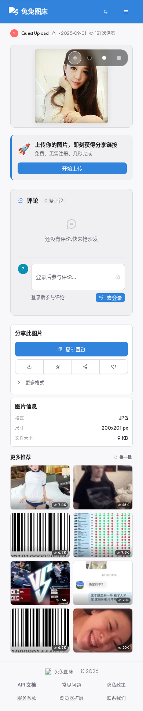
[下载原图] (29, 366)
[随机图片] (106, 12)
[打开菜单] (126, 12)
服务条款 (26, 698)
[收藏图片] (113, 366)
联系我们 (116, 698)
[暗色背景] (89, 57)
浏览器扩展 (72, 698)
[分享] (86, 366)
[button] (71, 382)
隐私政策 (116, 685)
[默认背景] (74, 57)
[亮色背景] (104, 57)
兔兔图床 (34, 11)
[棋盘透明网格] (118, 57)
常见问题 (71, 685)
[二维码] (57, 366)
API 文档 (27, 685)
